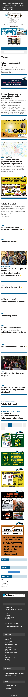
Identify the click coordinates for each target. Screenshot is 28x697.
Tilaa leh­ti (5, 1)
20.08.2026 (4, 581)
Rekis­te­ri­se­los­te (9, 687)
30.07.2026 (4, 586)
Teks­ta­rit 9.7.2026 (8, 204)
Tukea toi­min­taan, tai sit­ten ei (10, 64)
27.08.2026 (4, 579)
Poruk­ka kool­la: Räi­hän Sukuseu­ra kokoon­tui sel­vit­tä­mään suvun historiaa (13, 330)
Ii (1, 91)
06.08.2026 (4, 585)
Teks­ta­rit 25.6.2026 (9, 316)
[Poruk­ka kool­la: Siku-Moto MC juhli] (14, 369)
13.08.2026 (4, 583)
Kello (19, 410)
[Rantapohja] (14, 17)
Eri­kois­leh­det (22, 5)
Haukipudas (4, 266)
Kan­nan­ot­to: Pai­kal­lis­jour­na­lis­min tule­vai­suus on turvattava (12, 415)
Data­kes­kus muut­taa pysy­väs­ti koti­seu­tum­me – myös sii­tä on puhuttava (12, 162)
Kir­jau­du (4, 7)
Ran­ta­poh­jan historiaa (10, 685)
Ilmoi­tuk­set (11, 1)
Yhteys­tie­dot (17, 1)
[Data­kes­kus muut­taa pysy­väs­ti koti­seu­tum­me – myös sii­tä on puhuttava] (14, 155)
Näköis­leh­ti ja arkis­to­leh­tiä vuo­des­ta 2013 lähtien (13, 3)
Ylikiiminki (17, 411)
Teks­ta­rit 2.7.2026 (8, 242)
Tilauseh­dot (8, 688)
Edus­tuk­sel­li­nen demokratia (13, 346)
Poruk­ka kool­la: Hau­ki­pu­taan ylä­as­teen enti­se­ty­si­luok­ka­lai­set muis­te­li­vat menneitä (13, 271)
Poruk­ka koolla (6, 5)
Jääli (16, 410)
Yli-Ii (14, 411)
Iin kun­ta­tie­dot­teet (14, 5)
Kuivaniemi (3, 411)
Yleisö (2, 61)
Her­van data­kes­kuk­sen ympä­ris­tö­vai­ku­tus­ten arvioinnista (11, 96)
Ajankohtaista (4, 410)
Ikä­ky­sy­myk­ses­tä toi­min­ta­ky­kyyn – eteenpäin (13, 300)
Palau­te (23, 1)
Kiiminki (10, 401)
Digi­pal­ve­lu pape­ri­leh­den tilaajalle (9, 9)
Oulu (8, 411)
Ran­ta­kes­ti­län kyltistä (11, 287)
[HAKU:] (14, 51)
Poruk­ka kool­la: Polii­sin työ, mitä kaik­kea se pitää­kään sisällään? (13, 389)
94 (24, 425)
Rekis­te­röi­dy (10, 7)
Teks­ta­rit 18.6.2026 (9, 404)
